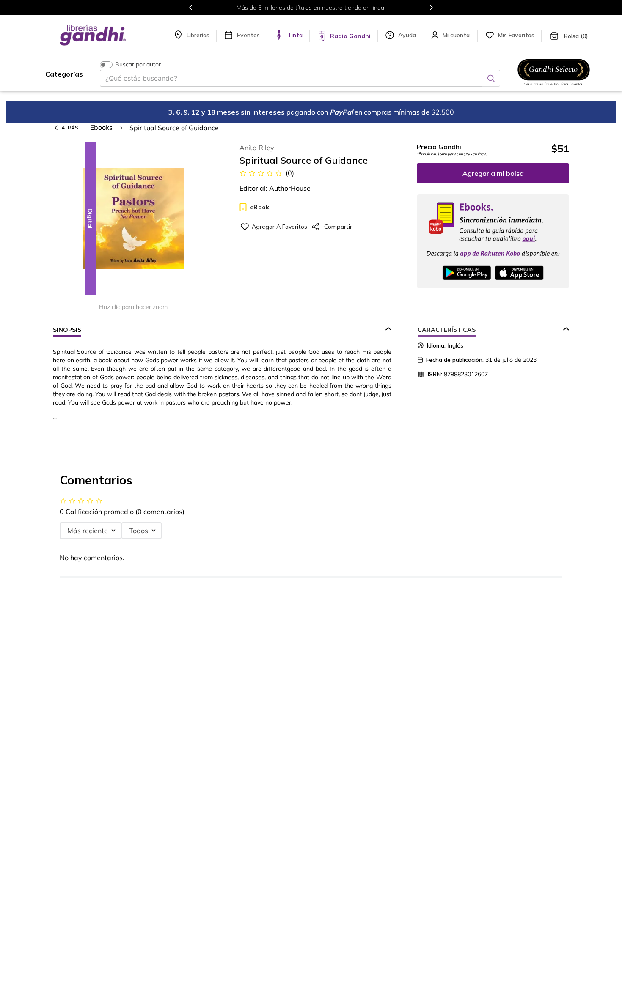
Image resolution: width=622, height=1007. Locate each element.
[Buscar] (491, 78)
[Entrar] (457, 35)
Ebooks (101, 127)
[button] (133, 219)
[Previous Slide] (191, 8)
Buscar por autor (138, 64)
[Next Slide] (431, 8)
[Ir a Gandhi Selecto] (553, 87)
